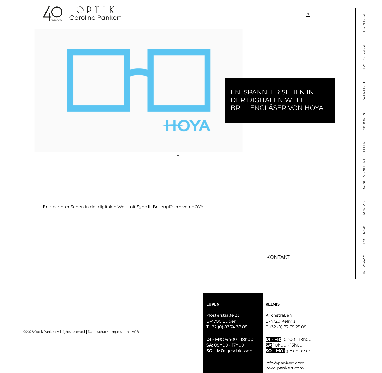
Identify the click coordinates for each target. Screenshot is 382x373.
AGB (135, 332)
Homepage (364, 22)
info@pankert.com (285, 363)
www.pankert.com (285, 367)
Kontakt (364, 207)
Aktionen (364, 121)
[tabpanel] (178, 90)
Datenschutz (98, 332)
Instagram (364, 264)
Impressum (120, 332)
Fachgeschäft (364, 55)
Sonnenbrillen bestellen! (364, 165)
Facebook (364, 235)
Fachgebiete (364, 91)
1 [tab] (178, 155)
